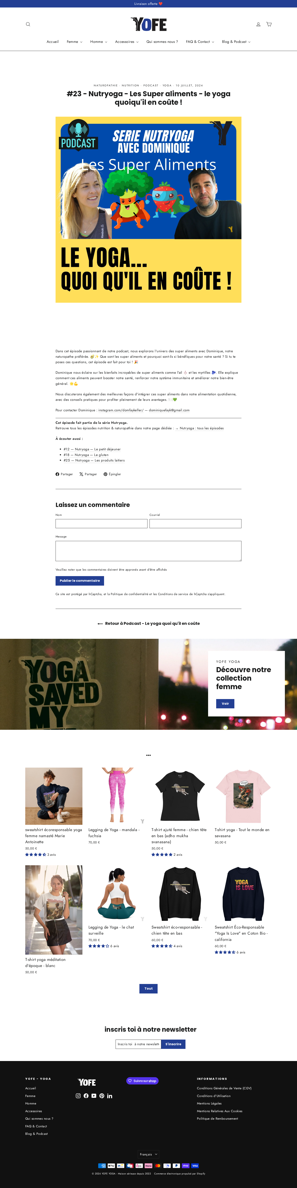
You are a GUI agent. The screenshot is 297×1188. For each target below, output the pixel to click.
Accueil (53, 41)
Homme (97, 41)
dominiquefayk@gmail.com (169, 410)
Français (146, 1154)
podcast (151, 85)
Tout (148, 988)
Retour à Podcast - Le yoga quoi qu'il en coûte (152, 623)
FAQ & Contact (198, 41)
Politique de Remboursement (217, 1118)
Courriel (155, 515)
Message (61, 536)
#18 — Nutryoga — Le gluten (86, 454)
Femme (73, 41)
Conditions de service (173, 594)
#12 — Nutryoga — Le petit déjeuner (92, 449)
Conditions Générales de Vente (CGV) (224, 1088)
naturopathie (106, 85)
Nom (59, 515)
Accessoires (125, 41)
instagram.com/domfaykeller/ (120, 410)
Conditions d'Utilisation (214, 1096)
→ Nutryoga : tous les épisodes (199, 428)
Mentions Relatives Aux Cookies (219, 1111)
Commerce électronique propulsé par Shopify (179, 1173)
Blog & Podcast (234, 41)
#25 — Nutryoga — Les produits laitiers (94, 460)
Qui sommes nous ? (162, 41)
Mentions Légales (209, 1103)
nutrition (130, 85)
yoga (167, 85)
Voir (225, 703)
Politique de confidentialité (129, 594)
